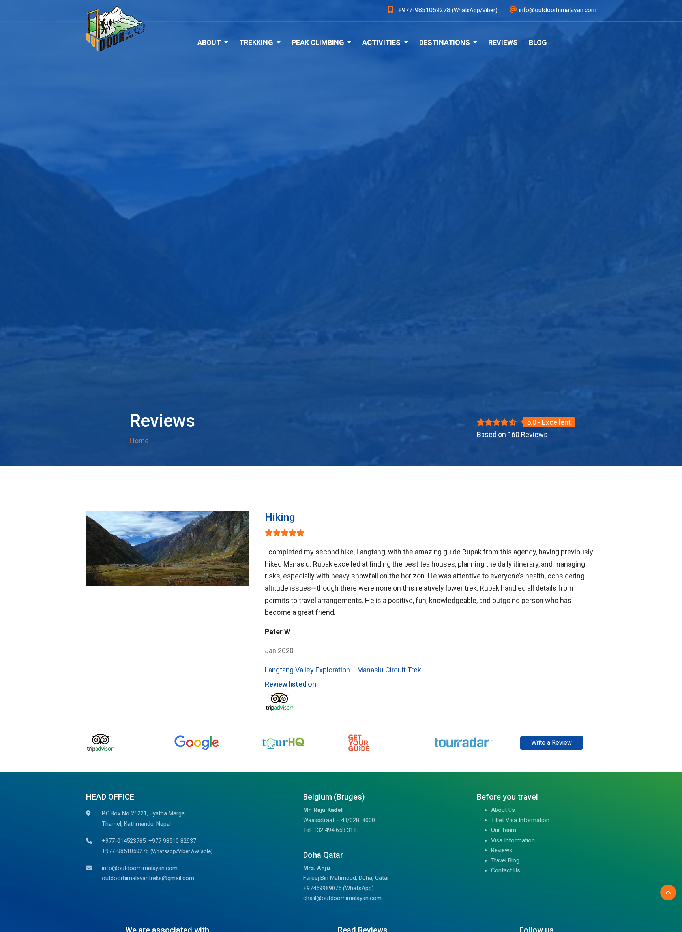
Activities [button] (382, 42)
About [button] (210, 42)
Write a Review (551, 742)
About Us (503, 809)
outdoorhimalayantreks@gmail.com (148, 878)
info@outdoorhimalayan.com (140, 868)
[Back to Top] (668, 892)
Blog (538, 42)
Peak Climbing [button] (319, 42)
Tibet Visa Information (520, 820)
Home (139, 441)
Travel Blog (505, 860)
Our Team (503, 830)
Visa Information (513, 840)
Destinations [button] (445, 42)
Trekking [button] (257, 42)
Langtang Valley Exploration (307, 670)
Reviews (503, 42)
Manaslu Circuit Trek (389, 670)
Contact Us (505, 870)
